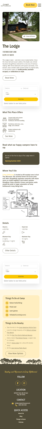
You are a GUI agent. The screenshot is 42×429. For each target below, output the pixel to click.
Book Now (21, 99)
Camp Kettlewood (8, 175)
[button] (39, 5)
